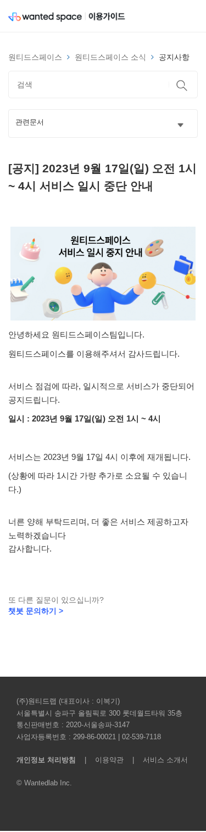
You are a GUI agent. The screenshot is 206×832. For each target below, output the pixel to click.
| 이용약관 (102, 760)
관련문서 (29, 122)
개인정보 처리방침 (46, 760)
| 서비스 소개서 (157, 760)
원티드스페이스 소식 (110, 57)
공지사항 (174, 57)
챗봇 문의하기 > (35, 610)
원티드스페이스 (35, 57)
